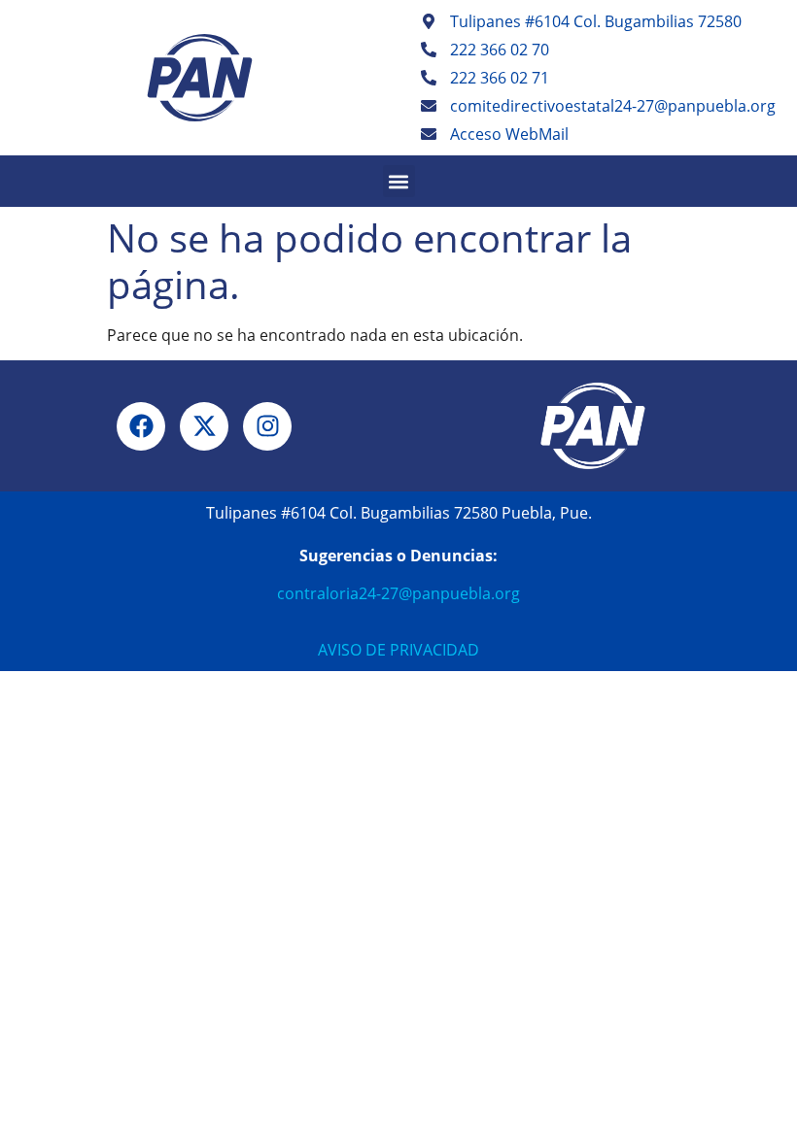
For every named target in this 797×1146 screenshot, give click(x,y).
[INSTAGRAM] (267, 426)
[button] (399, 181)
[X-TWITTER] (204, 426)
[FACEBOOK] (141, 426)
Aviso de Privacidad (398, 649)
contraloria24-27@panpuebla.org (398, 593)
